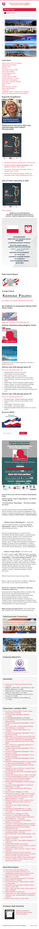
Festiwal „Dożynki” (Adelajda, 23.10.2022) (16, 792)
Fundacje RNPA (6, 75)
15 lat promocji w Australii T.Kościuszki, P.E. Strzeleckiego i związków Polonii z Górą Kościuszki (19, 872)
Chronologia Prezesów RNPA (10, 70)
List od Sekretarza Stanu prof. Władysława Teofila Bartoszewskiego (19, 720)
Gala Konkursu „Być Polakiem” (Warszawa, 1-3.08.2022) (17, 806)
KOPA (3, 85)
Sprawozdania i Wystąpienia (9, 80)
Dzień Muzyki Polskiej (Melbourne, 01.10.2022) (18, 808)
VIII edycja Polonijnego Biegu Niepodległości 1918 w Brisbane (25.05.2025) (19, 733)
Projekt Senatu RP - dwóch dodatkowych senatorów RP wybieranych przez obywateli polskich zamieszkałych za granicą (20, 895)
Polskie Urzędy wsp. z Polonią (10, 78)
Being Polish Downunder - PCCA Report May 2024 (16, 322)
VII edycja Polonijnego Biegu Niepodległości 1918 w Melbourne (19, 759)
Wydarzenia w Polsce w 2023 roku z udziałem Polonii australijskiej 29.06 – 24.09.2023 (20, 769)
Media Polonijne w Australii (9, 86)
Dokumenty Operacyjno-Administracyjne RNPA (15, 93)
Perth (18, 167)
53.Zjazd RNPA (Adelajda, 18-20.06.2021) (16, 844)
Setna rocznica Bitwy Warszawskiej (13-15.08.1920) (19, 878)
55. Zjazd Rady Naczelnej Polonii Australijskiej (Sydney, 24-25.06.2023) (20, 772)
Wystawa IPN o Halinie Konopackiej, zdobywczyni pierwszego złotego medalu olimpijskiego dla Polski (18, 174)
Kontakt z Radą (6, 66)
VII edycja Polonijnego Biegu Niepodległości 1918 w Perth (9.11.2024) (19, 749)
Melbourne (7, 167)
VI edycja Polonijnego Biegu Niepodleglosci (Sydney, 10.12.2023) (19, 765)
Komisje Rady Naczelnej (8, 73)
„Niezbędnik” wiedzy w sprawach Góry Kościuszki (15, 92)
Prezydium (5, 68)
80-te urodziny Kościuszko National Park (16, 870)
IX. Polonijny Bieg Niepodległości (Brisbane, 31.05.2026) (17, 715)
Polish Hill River (6, 83)
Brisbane (13, 167)
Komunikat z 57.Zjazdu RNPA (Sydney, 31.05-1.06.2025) (18, 730)
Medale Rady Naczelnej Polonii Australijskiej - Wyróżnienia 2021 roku (17, 827)
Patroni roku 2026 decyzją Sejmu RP (12, 370)
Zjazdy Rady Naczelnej (8, 88)
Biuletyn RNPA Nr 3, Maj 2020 (13, 880)
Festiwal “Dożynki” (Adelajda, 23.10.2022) (16, 813)
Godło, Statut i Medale (8, 71)
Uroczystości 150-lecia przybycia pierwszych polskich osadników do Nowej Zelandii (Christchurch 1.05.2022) (20, 824)
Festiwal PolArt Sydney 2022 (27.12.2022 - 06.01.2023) (20, 775)
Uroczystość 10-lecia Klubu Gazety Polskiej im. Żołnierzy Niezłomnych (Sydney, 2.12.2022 (18, 779)
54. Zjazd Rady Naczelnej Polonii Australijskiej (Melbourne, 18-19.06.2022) (18, 821)
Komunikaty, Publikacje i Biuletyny (11, 81)
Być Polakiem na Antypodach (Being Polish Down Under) (17, 300)
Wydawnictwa (9, 364)
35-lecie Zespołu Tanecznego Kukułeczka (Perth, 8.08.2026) (18, 685)
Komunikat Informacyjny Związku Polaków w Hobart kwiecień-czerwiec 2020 (19, 886)
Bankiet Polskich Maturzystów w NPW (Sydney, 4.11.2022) (18, 789)
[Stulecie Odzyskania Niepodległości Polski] (9, 335)
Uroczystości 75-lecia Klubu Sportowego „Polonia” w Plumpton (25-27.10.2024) (18, 170)
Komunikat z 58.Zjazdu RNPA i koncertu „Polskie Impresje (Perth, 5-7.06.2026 (18, 712)
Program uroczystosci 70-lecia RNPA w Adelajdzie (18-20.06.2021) (20, 841)
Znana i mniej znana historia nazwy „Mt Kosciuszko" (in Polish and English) (20, 889)
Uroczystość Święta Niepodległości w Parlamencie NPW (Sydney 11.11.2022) (19, 786)
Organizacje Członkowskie (9, 65)
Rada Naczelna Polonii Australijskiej (12, 63)
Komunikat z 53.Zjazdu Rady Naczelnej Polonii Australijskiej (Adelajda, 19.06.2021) (18, 831)
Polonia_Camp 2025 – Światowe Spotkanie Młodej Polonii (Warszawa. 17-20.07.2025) (19, 727)
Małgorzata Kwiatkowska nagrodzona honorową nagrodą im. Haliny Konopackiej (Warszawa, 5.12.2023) (20, 762)
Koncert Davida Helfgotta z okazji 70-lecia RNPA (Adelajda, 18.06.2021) (18, 838)
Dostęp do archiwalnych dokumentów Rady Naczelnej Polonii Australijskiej (24, 912)
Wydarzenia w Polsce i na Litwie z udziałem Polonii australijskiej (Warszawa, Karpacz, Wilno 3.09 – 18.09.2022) (19, 801)
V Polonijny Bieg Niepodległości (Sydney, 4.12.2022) (19, 776)
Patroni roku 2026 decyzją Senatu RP (12, 397)
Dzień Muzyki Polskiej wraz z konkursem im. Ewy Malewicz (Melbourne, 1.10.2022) (19, 797)
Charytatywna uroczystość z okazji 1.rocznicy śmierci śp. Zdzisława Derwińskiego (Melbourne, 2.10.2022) (20, 794)
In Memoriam (5, 90)
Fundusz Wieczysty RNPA (9, 76)
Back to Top (33, 925)
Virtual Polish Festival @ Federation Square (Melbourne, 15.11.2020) (17, 875)
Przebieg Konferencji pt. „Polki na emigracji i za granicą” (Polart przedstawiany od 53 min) (20, 846)
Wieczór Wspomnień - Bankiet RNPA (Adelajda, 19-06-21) (20, 834)
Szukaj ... (23, 433)
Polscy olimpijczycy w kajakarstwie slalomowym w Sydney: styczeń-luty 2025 (19, 745)
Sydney (22, 167)
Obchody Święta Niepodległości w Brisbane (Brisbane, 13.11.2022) (20, 782)
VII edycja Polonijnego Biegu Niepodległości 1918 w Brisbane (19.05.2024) (19, 755)
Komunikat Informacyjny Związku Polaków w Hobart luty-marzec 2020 (19, 882)
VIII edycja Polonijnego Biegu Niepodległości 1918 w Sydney (19, 723)
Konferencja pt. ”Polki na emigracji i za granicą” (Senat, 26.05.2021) (20, 849)
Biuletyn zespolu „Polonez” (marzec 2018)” (17, 898)
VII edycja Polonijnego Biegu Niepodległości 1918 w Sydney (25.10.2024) (19, 752)
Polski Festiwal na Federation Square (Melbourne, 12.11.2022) (19, 811)
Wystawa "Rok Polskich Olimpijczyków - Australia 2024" (20, 162)
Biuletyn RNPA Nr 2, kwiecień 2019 (15, 892)
